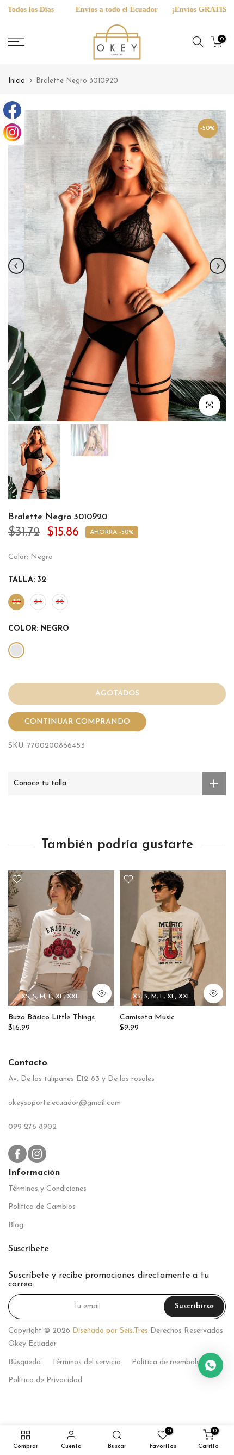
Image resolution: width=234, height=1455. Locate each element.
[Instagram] (12, 132)
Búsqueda (24, 1362)
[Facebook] (12, 110)
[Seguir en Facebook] (17, 1154)
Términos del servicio (86, 1362)
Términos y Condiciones (47, 1189)
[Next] (218, 266)
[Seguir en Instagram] (37, 1154)
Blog (15, 1225)
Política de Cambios (42, 1207)
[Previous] (16, 266)
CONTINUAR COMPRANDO (77, 722)
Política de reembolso (168, 1362)
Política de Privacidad (45, 1380)
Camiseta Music (147, 1017)
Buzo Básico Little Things (51, 1017)
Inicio (16, 80)
